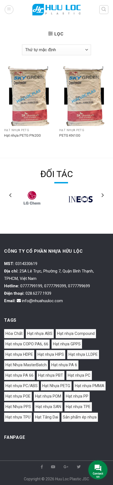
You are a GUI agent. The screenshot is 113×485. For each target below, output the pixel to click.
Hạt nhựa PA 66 (19, 375)
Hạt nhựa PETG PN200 (22, 135)
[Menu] (9, 9)
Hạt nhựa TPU (17, 417)
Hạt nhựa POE (17, 396)
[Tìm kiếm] (104, 9)
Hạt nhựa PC (79, 375)
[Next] (102, 206)
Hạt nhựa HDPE (19, 354)
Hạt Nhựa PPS (18, 406)
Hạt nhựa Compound (76, 333)
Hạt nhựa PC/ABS (21, 385)
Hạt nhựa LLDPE (83, 354)
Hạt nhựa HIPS (51, 354)
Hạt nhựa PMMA (89, 385)
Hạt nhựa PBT (50, 375)
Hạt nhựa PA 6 (64, 364)
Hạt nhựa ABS (39, 333)
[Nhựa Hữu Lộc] (56, 9)
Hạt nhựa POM (48, 396)
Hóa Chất (13, 333)
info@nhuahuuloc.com (42, 300)
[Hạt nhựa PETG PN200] (29, 96)
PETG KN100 (69, 135)
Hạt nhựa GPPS (67, 343)
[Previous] (10, 206)
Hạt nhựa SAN (48, 406)
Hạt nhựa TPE (78, 406)
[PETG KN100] (84, 96)
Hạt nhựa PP (77, 396)
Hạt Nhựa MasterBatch (26, 364)
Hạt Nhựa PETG (56, 385)
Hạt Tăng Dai (46, 417)
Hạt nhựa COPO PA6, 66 (26, 343)
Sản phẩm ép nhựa (80, 417)
